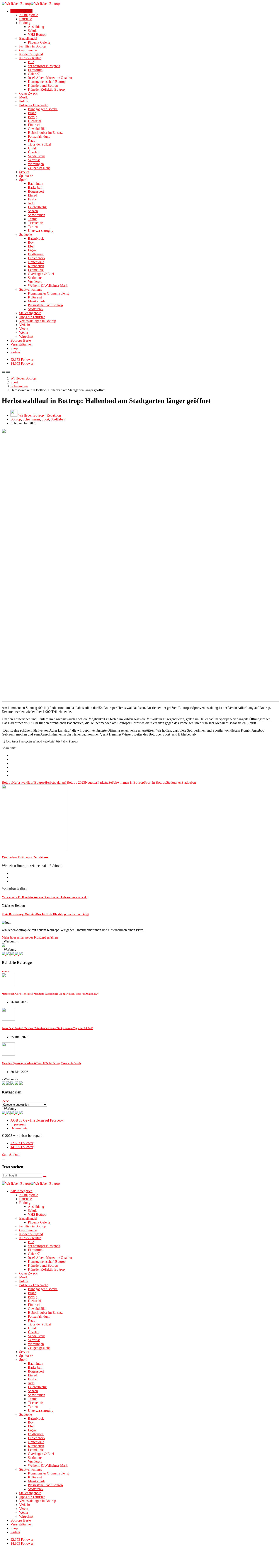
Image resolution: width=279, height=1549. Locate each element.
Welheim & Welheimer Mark (48, 285)
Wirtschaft (26, 336)
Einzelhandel (28, 38)
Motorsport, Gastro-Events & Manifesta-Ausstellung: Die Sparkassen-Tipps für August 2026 (50, 993)
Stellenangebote (30, 313)
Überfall (33, 152)
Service (24, 172)
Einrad (32, 195)
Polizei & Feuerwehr (33, 105)
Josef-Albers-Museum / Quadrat (50, 78)
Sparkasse (26, 176)
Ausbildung (36, 27)
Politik (23, 101)
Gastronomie (28, 50)
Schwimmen (36, 215)
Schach (33, 211)
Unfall (32, 148)
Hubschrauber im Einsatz (45, 132)
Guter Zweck (28, 93)
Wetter (23, 332)
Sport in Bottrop (155, 782)
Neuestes (91, 782)
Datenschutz (18, 1128)
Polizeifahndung (39, 136)
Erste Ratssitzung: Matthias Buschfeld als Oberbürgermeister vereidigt (45, 914)
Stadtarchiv (35, 309)
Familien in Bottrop (32, 46)
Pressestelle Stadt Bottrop (45, 305)
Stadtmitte (35, 278)
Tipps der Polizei (39, 144)
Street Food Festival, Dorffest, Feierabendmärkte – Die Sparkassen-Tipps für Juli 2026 (47, 1028)
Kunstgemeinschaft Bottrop (47, 81)
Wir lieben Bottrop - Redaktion (39, 415)
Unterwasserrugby (40, 230)
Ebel (31, 246)
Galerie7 (34, 74)
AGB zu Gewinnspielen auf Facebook (36, 1120)
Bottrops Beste (20, 340)
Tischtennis (35, 223)
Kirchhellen (36, 266)
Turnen (33, 227)
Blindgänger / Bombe (43, 109)
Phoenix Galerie (39, 42)
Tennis (32, 219)
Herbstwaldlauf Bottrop (28, 782)
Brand (32, 113)
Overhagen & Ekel (41, 274)
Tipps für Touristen (32, 317)
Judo (31, 203)
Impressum (18, 1124)
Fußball (33, 199)
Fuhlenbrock (36, 258)
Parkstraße (104, 782)
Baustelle (25, 19)
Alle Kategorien (21, 11)
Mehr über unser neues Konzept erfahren (30, 937)
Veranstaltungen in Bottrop (37, 321)
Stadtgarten (174, 782)
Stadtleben (58, 419)
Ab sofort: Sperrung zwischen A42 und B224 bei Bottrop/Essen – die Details (41, 1063)
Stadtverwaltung (30, 289)
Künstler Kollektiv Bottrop (46, 89)
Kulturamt (35, 297)
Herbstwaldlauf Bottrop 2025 (65, 782)
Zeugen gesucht (39, 168)
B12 (31, 62)
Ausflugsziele (28, 15)
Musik (23, 97)
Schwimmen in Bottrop (128, 782)
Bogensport (36, 191)
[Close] (3, 1159)
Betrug (32, 117)
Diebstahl (34, 121)
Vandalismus (36, 156)
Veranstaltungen (21, 344)
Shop (14, 348)
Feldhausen (36, 254)
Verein (23, 328)
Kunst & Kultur (30, 58)
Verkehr (24, 325)
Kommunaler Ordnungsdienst (48, 293)
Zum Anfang (10, 1154)
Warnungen (36, 164)
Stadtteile (25, 234)
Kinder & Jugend (31, 54)
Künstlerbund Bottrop (43, 85)
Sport (23, 179)
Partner (15, 352)
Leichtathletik (37, 207)
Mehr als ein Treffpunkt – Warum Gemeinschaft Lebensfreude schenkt (44, 897)
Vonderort (35, 281)
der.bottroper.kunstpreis (44, 66)
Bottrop (15, 419)
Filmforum (35, 70)
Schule (32, 30)
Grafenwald (36, 262)
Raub (31, 140)
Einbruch (34, 125)
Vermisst (34, 160)
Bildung (24, 23)
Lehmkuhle (36, 270)
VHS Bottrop (37, 34)
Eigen (32, 250)
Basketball (35, 187)
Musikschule (36, 301)
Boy (31, 242)
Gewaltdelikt (37, 128)
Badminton (35, 183)
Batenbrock (36, 238)
